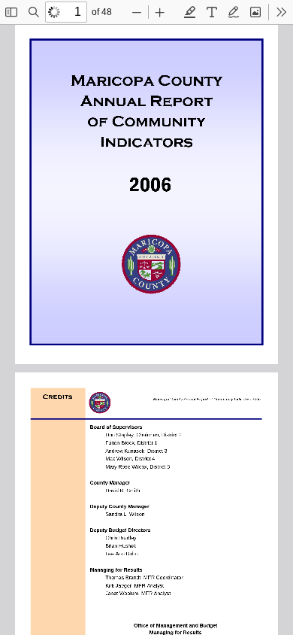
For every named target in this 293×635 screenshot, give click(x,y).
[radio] (190, 12)
